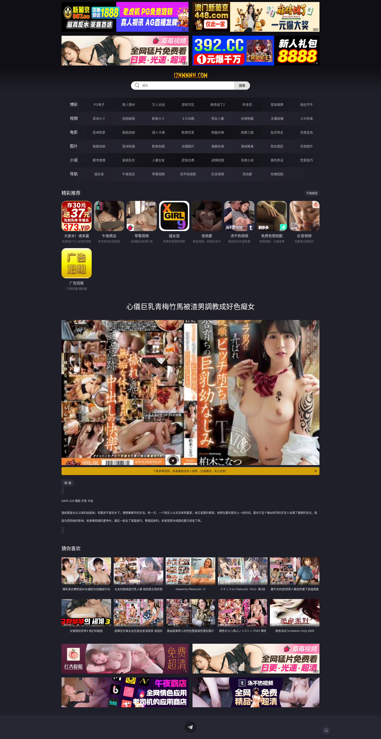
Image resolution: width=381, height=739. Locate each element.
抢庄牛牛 (306, 104)
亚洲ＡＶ (99, 118)
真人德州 (128, 104)
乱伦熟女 (277, 132)
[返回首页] (326, 730)
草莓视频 (158, 174)
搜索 (242, 85)
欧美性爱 (188, 132)
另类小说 (247, 160)
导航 (74, 174)
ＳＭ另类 (306, 118)
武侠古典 (188, 160)
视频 (74, 118)
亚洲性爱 (99, 132)
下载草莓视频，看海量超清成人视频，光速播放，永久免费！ (190, 471)
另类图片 (306, 146)
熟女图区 (277, 146)
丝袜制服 (247, 118)
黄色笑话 (277, 160)
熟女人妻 (217, 118)
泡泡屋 (247, 174)
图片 (74, 146)
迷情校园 (217, 160)
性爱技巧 (306, 160)
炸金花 (247, 104)
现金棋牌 (277, 104)
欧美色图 (158, 146)
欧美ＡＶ (158, 118)
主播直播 (277, 118)
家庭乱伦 (128, 160)
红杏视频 (217, 174)
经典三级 (247, 132)
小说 (74, 160)
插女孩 (99, 174)
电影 (74, 132)
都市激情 (99, 160)
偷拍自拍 (128, 132)
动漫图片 (188, 146)
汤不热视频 (188, 174)
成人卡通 (158, 132)
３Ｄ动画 (188, 118)
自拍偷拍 (128, 118)
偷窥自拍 (99, 146)
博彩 (74, 104)
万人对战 (158, 104)
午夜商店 (128, 174)
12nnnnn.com (191, 75)
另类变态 (306, 132)
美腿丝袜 (217, 146)
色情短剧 (277, 174)
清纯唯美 (247, 146)
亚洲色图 (128, 146)
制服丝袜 (217, 132)
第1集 (67, 483)
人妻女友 (158, 160)
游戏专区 (188, 104)
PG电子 (99, 104)
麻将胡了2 (217, 104)
